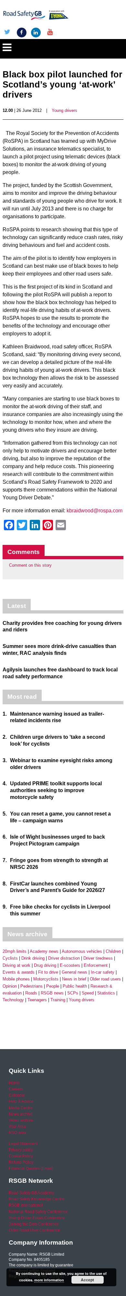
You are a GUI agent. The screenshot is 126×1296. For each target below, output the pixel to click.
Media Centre (21, 1108)
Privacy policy (21, 1150)
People (52, 986)
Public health (75, 986)
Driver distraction (64, 958)
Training (57, 999)
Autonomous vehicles (82, 951)
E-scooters (70, 965)
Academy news (44, 951)
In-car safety (102, 972)
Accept (87, 1280)
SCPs (72, 993)
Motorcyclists (45, 979)
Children (113, 951)
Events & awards (19, 972)
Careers (16, 1089)
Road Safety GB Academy (31, 1193)
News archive (21, 1114)
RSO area (17, 1132)
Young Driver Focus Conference (37, 1218)
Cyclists (10, 958)
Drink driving (33, 958)
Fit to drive (48, 972)
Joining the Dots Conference (34, 1224)
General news (74, 972)
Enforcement (96, 965)
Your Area (17, 1126)
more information (49, 1279)
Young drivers (64, 110)
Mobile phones (16, 979)
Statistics (106, 993)
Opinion (10, 986)
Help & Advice (21, 1101)
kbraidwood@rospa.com (94, 510)
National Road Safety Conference (38, 1211)
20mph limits (14, 951)
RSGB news (52, 993)
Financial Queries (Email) (31, 1168)
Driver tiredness (98, 958)
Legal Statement (23, 1143)
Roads (31, 993)
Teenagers (37, 999)
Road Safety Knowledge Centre (36, 1199)
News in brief (74, 979)
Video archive (21, 1120)
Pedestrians (31, 986)
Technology (13, 999)
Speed (88, 993)
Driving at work (16, 965)
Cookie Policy (21, 1156)
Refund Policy (21, 1162)
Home (14, 1083)
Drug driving (45, 965)
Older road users (105, 979)
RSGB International (26, 1205)
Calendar (17, 1095)
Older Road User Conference (34, 1230)
